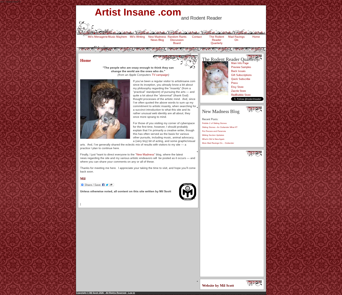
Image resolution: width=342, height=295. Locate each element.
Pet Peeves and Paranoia (214, 131)
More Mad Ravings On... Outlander (218, 143)
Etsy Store (237, 86)
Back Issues (238, 71)
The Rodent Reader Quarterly (216, 40)
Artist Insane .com (138, 12)
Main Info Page (240, 63)
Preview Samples (241, 67)
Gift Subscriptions (241, 75)
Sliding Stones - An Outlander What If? (220, 127)
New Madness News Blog (157, 38)
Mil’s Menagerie (98, 36)
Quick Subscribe (240, 79)
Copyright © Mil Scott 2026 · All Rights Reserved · (102, 293)
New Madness (145, 154)
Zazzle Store (238, 90)
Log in (131, 293)
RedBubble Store (241, 94)
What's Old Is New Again (213, 139)
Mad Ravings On (236, 38)
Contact (197, 36)
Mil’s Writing (137, 36)
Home (256, 36)
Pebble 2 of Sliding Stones (214, 123)
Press (234, 82)
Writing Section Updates (213, 135)
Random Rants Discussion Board (177, 40)
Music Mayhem (117, 36)
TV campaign (160, 74)
